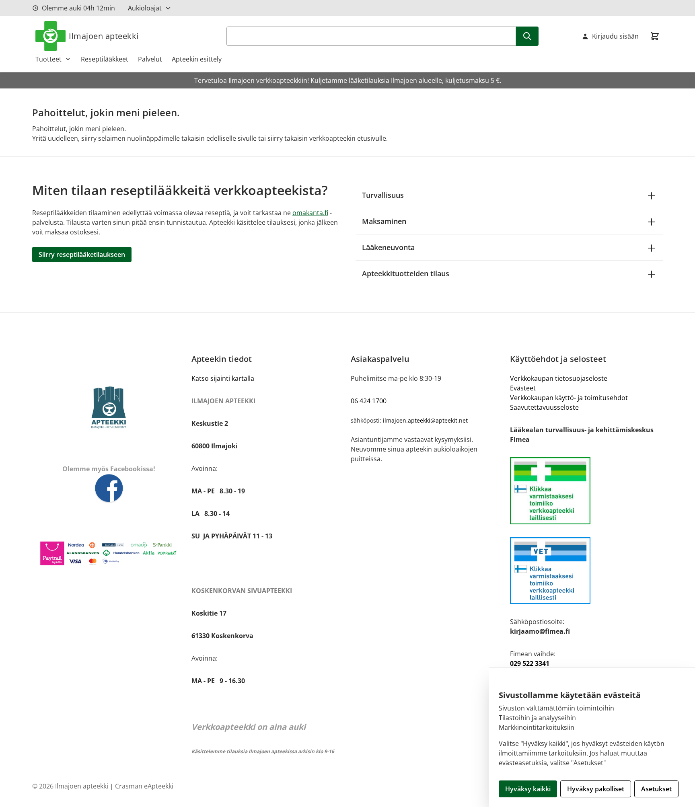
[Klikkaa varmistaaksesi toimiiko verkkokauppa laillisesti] (586, 490)
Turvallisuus (383, 195)
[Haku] (527, 36)
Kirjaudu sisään (615, 36)
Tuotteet (48, 59)
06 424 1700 (369, 400)
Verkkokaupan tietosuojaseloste (558, 378)
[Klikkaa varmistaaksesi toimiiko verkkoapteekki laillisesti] (586, 570)
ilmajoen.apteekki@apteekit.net (425, 420)
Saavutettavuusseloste (544, 407)
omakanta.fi (310, 212)
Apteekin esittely (197, 59)
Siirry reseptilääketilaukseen (82, 254)
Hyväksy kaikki (528, 788)
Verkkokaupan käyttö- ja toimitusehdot (569, 397)
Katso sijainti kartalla (222, 378)
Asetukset (656, 788)
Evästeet (523, 388)
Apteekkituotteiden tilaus (405, 273)
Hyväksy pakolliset (595, 788)
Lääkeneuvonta (388, 247)
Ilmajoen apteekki (104, 36)
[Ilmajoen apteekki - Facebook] (108, 489)
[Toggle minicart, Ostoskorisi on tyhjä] (654, 36)
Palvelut (150, 59)
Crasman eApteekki (144, 786)
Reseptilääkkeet (104, 59)
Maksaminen (384, 221)
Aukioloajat (145, 8)
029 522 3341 (529, 663)
